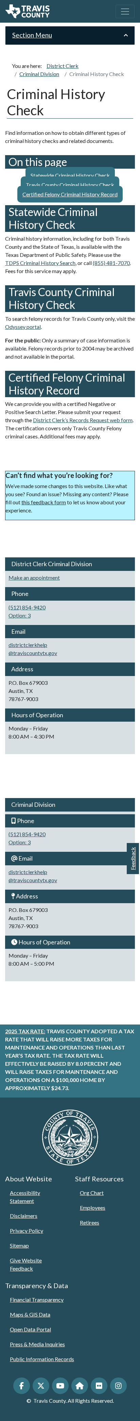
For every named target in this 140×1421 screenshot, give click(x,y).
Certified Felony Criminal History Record (70, 194)
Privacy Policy (26, 1230)
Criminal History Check (96, 74)
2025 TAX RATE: (25, 1031)
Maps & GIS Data (30, 1314)
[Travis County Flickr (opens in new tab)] (99, 1386)
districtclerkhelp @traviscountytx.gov (32, 649)
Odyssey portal (23, 326)
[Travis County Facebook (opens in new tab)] (21, 1386)
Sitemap (19, 1245)
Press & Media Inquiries (37, 1344)
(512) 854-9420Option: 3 (27, 611)
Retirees (89, 1222)
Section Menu (32, 35)
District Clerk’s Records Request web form (83, 420)
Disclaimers (23, 1215)
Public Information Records (42, 1359)
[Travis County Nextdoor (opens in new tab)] (79, 1386)
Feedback (132, 858)
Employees (92, 1207)
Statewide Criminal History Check (70, 175)
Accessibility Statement (25, 1196)
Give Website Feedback (26, 1264)
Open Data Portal (30, 1329)
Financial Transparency (37, 1299)
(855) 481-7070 (111, 263)
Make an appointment (34, 577)
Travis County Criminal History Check (70, 185)
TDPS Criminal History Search (40, 263)
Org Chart (92, 1192)
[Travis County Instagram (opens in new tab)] (118, 1386)
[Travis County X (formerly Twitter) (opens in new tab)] (41, 1386)
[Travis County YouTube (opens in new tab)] (60, 1386)
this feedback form (43, 502)
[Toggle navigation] (125, 11)
